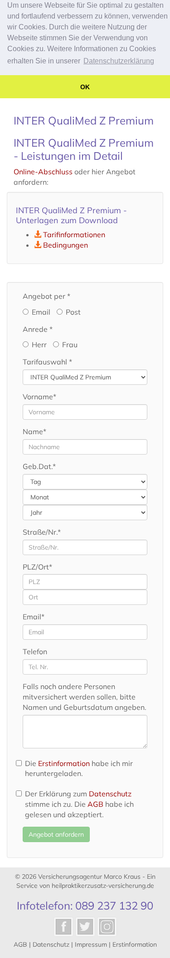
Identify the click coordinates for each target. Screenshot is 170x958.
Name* (34, 431)
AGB (95, 804)
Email (41, 311)
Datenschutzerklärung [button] (118, 61)
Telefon (35, 651)
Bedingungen (65, 244)
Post (73, 311)
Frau (70, 344)
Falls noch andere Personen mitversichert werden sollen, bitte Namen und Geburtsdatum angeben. (84, 697)
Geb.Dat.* (39, 466)
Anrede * (38, 329)
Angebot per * (46, 296)
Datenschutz (110, 793)
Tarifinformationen (74, 234)
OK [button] (85, 87)
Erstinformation (64, 763)
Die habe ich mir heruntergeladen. (79, 768)
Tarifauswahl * (47, 361)
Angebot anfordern (56, 834)
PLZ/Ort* (37, 566)
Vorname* (39, 396)
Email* (33, 616)
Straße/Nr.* (42, 531)
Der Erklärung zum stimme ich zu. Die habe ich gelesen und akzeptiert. (79, 804)
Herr (39, 344)
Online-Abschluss (43, 171)
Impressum (91, 944)
